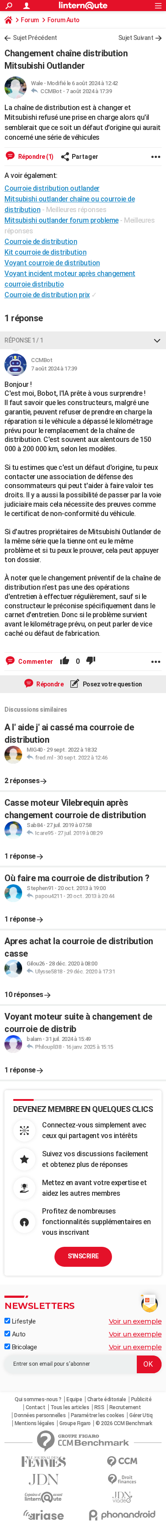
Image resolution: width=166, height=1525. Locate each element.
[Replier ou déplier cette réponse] (157, 340)
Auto (18, 1334)
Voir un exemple (135, 1321)
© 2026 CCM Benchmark (124, 1423)
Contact (36, 1407)
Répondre (49, 684)
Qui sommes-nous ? (38, 1399)
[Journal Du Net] (43, 1479)
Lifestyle (22, 1321)
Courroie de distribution (40, 241)
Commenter (35, 661)
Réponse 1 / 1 (23, 340)
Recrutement (125, 1407)
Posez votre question (111, 684)
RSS (99, 1407)
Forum (30, 20)
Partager (85, 156)
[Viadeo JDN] (122, 1497)
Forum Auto (63, 20)
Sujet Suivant (136, 37)
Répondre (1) (35, 156)
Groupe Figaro (75, 1423)
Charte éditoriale (106, 1399)
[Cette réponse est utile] (64, 661)
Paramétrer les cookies (97, 1415)
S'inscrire (83, 1256)
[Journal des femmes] (43, 1461)
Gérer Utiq (140, 1415)
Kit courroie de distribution (45, 252)
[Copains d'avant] (43, 1497)
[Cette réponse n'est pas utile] (91, 661)
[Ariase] (43, 1515)
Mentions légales (34, 1423)
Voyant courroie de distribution (52, 263)
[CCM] (122, 1461)
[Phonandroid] (122, 1515)
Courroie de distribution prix (47, 295)
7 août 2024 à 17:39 (89, 91)
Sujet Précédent (35, 37)
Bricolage (23, 1347)
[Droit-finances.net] (122, 1479)
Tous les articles (69, 1407)
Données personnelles (40, 1415)
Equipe (74, 1399)
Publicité (141, 1399)
